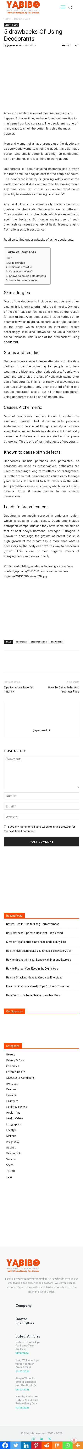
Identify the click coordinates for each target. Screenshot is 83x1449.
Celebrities (12, 1066)
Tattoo (10, 1171)
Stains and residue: (21, 267)
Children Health (15, 1072)
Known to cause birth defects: (28, 275)
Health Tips (13, 1112)
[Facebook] (8, 54)
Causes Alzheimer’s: (21, 271)
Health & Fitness (16, 1107)
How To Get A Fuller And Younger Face (63, 689)
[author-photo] (41, 724)
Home (7, 18)
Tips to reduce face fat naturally (18, 689)
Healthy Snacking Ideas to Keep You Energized (34, 977)
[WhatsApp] (34, 54)
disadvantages (39, 641)
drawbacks (57, 641)
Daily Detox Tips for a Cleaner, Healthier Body (33, 995)
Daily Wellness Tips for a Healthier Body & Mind (34, 932)
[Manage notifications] (74, 1440)
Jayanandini (14, 45)
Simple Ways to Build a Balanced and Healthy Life (36, 941)
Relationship (13, 1153)
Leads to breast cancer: (24, 280)
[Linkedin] (41, 1439)
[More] (43, 54)
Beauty (10, 1054)
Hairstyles (12, 1101)
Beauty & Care (22, 18)
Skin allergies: (16, 262)
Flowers (11, 1095)
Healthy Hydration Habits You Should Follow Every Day (38, 950)
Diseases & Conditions (20, 1077)
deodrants (21, 641)
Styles (10, 1165)
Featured (11, 1089)
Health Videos (14, 1118)
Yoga (9, 1176)
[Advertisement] (41, 608)
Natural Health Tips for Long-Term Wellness (32, 924)
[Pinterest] (25, 54)
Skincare (11, 1159)
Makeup (11, 1136)
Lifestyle (11, 1130)
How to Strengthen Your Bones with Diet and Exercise (38, 959)
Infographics (14, 1124)
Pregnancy (12, 1141)
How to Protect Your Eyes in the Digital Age (32, 968)
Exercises (12, 1083)
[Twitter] (16, 54)
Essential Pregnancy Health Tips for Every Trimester (37, 986)
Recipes (11, 1147)
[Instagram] (33, 1439)
